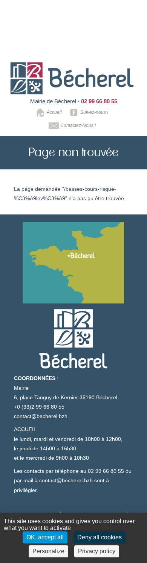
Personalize (48, 551)
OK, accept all (45, 537)
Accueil (54, 112)
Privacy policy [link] (96, 551)
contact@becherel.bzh (40, 416)
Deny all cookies (99, 537)
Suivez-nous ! (94, 112)
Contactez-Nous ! (78, 125)
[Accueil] (73, 78)
